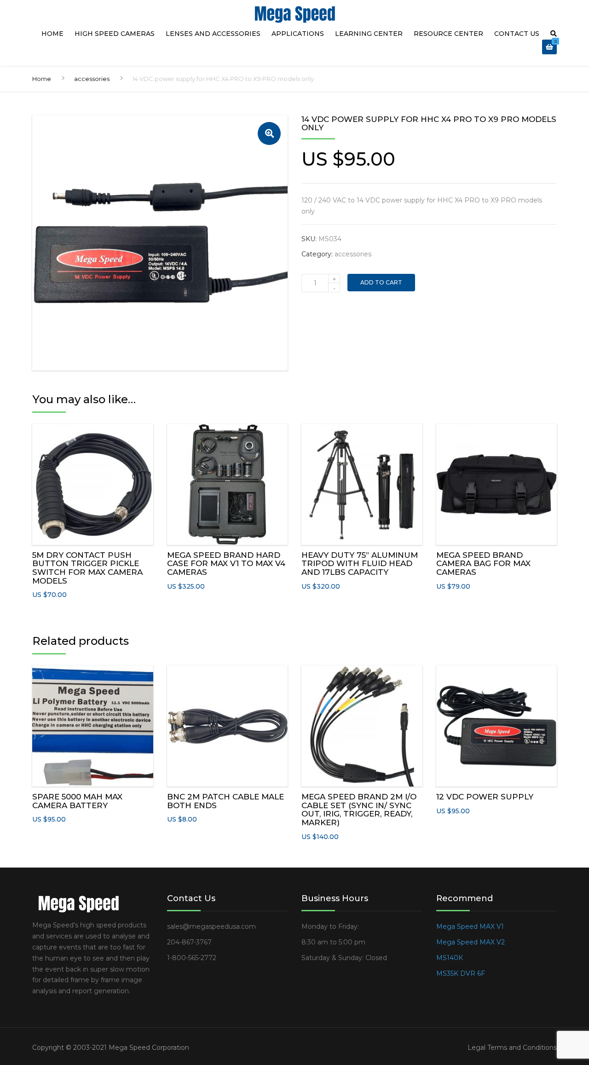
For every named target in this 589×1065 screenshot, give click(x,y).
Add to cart (381, 282)
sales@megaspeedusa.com (211, 926)
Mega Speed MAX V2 (470, 942)
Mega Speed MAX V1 (470, 926)
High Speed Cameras (115, 33)
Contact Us (516, 33)
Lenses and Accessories (213, 33)
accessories (92, 78)
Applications (297, 33)
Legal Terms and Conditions (512, 1047)
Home (52, 33)
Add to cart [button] (93, 482)
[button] (269, 133)
